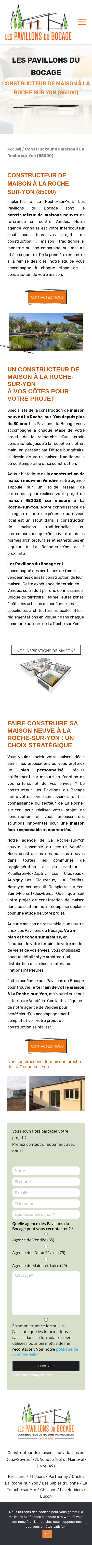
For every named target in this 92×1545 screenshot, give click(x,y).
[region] (46, 1094)
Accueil (14, 149)
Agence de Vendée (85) (33, 1240)
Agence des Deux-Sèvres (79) (38, 1252)
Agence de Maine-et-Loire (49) (39, 1265)
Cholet (78, 1476)
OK (47, 1534)
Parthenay (59, 1476)
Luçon (46, 1496)
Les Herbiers (71, 1489)
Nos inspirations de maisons (46, 650)
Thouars (37, 1476)
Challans (48, 1489)
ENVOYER (46, 1366)
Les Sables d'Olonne (61, 1483)
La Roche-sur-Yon (21, 1483)
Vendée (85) (51, 1459)
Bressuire (17, 1476)
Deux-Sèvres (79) (22, 1459)
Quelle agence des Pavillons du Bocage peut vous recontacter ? (43, 1226)
